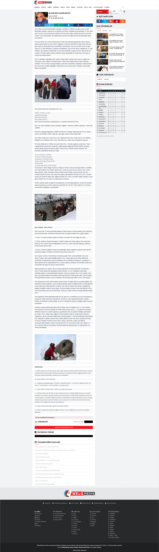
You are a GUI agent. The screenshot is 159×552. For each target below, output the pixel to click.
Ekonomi (93, 515)
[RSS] (122, 21)
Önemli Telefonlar (41, 521)
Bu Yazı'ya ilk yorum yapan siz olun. (64, 427)
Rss (37, 523)
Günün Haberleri (59, 515)
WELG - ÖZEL (114, 535)
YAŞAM (112, 529)
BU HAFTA (105, 30)
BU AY (110, 30)
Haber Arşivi (58, 517)
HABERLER (99, 79)
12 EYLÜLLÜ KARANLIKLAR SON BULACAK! (47, 470)
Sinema (75, 525)
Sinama (75, 533)
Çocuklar (75, 519)
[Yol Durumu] (124, 12)
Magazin (93, 521)
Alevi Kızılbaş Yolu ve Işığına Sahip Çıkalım (47, 447)
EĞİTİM (112, 525)
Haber (74, 515)
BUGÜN (99, 30)
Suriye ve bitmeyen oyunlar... (43, 457)
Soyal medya (76, 529)
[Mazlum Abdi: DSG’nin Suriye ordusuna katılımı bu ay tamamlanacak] (102, 62)
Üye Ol (38, 515)
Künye (38, 517)
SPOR (111, 523)
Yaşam (75, 527)
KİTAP (111, 527)
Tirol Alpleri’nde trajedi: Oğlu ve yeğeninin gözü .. (116, 41)
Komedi (93, 519)
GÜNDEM (112, 513)
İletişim (38, 525)
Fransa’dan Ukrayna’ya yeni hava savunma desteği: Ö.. (117, 54)
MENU (107, 7)
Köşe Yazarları (58, 519)
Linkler (38, 519)
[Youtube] (117, 21)
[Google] (111, 21)
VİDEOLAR (106, 79)
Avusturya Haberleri (60, 513)
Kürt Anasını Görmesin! (41, 453)
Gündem (93, 513)
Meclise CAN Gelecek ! (41, 481)
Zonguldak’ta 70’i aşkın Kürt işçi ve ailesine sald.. (116, 34)
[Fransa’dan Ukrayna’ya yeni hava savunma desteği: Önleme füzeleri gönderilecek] (102, 55)
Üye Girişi (39, 513)
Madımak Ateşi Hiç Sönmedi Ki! (44, 464)
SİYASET (112, 515)
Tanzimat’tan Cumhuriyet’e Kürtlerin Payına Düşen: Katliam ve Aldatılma (55, 450)
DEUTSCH (112, 533)
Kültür (75, 531)
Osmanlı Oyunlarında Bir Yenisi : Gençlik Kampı (48, 477)
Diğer (92, 525)
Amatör (75, 523)
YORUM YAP (78, 422)
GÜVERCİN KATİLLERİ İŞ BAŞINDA (45, 484)
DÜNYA (112, 517)
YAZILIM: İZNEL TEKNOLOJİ (79, 550)
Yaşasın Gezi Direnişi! (41, 467)
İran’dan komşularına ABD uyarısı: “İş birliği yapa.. (116, 47)
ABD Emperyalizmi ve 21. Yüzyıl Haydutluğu (47, 460)
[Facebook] (99, 21)
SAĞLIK (112, 521)
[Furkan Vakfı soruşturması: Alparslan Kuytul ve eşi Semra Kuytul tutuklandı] (102, 68)
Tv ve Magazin (77, 521)
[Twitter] (105, 21)
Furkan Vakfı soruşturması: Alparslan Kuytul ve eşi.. (116, 67)
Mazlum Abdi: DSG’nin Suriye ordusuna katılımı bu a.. (117, 61)
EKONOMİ (113, 519)
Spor (74, 513)
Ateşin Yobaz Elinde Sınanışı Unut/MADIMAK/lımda (49, 474)
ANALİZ (112, 531)
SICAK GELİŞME (114, 537)
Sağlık (75, 517)
